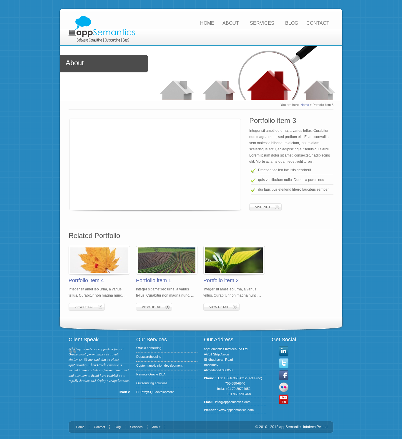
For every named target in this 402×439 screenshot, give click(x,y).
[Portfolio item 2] (234, 272)
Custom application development (159, 365)
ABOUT (230, 23)
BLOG (291, 23)
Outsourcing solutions (151, 383)
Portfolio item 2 (221, 280)
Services (136, 427)
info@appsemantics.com (232, 402)
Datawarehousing (148, 356)
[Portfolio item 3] (154, 163)
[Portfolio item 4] (99, 272)
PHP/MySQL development (155, 392)
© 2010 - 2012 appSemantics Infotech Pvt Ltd (291, 427)
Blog (117, 427)
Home (304, 105)
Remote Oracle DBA (150, 374)
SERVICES (262, 23)
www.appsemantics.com (236, 410)
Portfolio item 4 (86, 280)
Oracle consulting (148, 348)
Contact (99, 427)
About (156, 427)
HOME (207, 23)
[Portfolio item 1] (166, 272)
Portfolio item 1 (153, 280)
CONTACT (317, 23)
